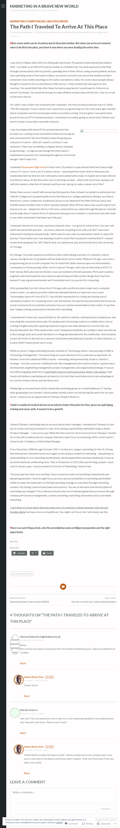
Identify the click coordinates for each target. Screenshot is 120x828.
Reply (23, 663)
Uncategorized (57, 21)
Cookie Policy (61, 822)
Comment (105, 808)
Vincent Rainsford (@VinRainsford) (40, 636)
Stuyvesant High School (34, 167)
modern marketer (22, 574)
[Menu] (3, 6)
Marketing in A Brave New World (44, 6)
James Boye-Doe (53, 32)
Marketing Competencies (27, 21)
